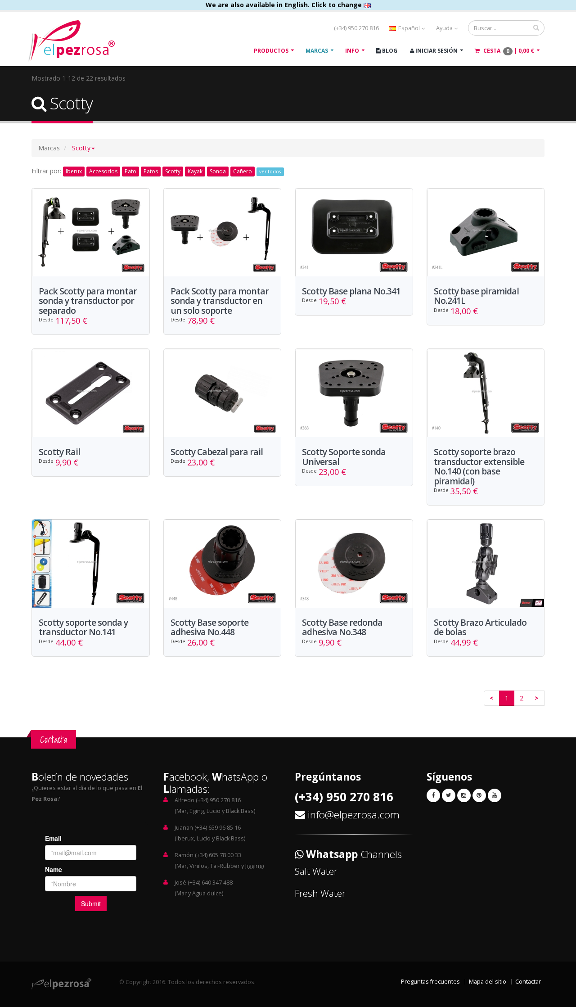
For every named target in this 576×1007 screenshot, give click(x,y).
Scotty (172, 171)
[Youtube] (494, 795)
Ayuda (445, 28)
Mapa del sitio (487, 981)
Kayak (195, 171)
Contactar (528, 981)
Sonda (218, 171)
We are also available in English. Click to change (285, 4)
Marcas (317, 50)
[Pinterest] (479, 795)
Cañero (242, 171)
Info (352, 50)
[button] (83, 148)
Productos (271, 50)
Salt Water (316, 871)
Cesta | (508, 51)
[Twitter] (448, 795)
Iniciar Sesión (436, 50)
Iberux (74, 171)
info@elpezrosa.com (354, 815)
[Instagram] (464, 795)
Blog (389, 50)
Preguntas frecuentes (430, 981)
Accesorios (103, 171)
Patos (151, 171)
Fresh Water (320, 893)
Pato (130, 171)
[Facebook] (433, 795)
